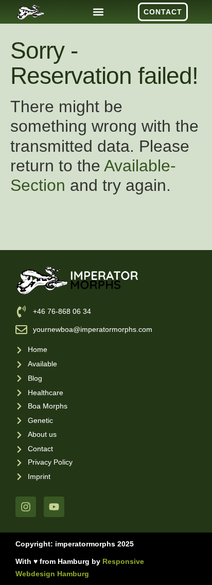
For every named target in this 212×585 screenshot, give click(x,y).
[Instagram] (25, 507)
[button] (98, 12)
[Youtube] (54, 507)
